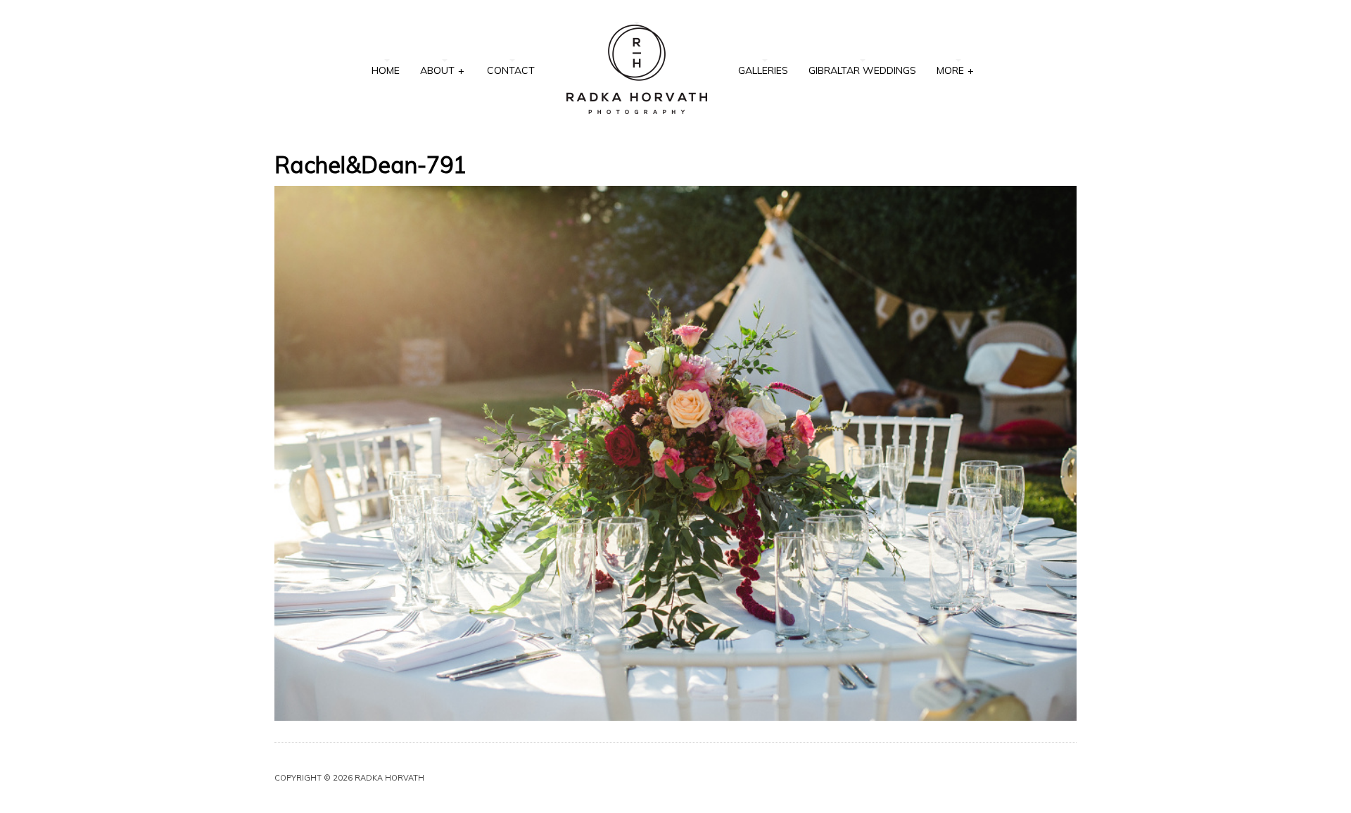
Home (386, 70)
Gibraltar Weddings (862, 70)
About (442, 70)
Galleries (763, 70)
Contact (511, 70)
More (955, 70)
